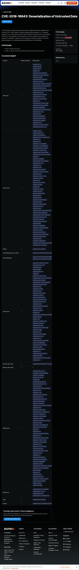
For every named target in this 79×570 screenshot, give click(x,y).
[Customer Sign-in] (64, 3)
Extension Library (53, 543)
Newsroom (22, 538)
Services (27, 3)
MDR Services (8, 541)
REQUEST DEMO (7, 21)
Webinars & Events (39, 540)
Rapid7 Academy (53, 545)
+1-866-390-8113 (68, 531)
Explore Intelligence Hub (12, 519)
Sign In (50, 532)
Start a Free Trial (9, 550)
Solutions (7, 543)
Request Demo (72, 3)
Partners (41, 3)
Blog (35, 532)
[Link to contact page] (61, 3)
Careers (21, 549)
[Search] (58, 3)
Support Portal (52, 535)
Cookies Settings (65, 567)
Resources (34, 3)
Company (48, 3)
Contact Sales (8, 559)
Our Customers (23, 541)
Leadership (22, 535)
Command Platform (10, 536)
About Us (22, 532)
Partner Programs (24, 544)
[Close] (76, 567)
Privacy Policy (14, 568)
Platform (21, 3)
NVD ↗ (57, 60)
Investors (21, 546)
